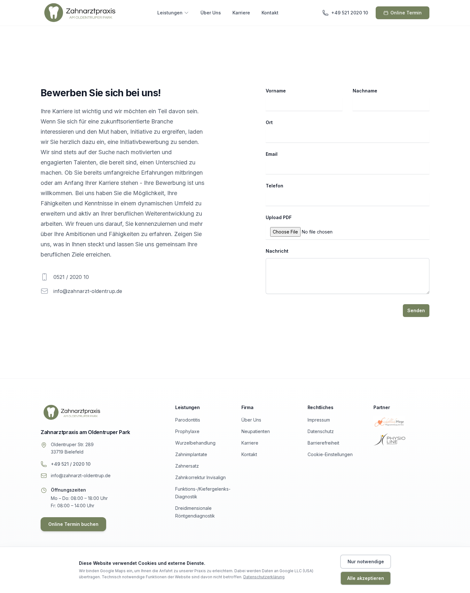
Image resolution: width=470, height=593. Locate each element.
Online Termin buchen (73, 524)
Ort (269, 122)
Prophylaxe (187, 431)
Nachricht (277, 251)
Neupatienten (255, 431)
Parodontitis (187, 420)
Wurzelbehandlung (195, 443)
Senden (416, 310)
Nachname (365, 90)
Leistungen (170, 12)
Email (272, 154)
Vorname (276, 90)
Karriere (241, 12)
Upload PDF (279, 217)
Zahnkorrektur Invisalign (200, 477)
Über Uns (210, 12)
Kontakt (270, 12)
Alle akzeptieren (365, 578)
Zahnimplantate (191, 454)
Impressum (319, 420)
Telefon (274, 185)
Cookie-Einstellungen (330, 454)
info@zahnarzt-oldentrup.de (87, 291)
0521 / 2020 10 (71, 277)
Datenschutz (321, 431)
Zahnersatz (187, 466)
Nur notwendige (366, 561)
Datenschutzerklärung (264, 576)
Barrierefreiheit (323, 443)
